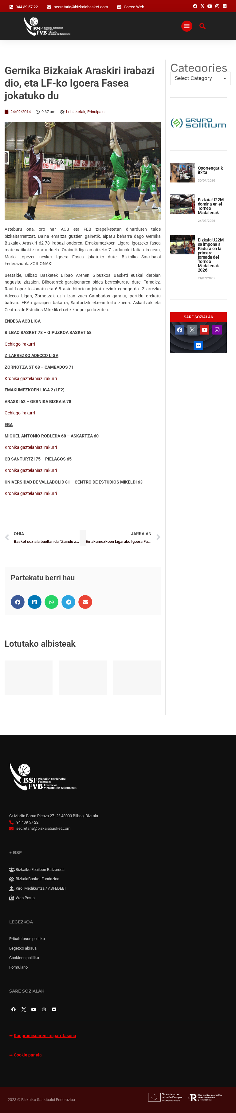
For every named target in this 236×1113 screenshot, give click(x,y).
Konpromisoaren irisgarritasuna (45, 1035)
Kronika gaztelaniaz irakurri (31, 378)
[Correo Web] (119, 7)
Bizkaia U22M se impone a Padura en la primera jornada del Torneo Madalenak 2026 (211, 254)
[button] (18, 602)
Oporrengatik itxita (210, 170)
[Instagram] (217, 330)
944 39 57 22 (27, 7)
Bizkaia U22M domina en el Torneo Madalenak (211, 206)
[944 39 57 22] (11, 7)
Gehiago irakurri (20, 344)
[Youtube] (205, 330)
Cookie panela (28, 1055)
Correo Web (134, 7)
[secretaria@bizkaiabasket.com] (49, 7)
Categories (198, 68)
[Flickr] (198, 345)
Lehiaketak (75, 111)
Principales (97, 111)
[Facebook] (179, 330)
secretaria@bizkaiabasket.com (81, 7)
